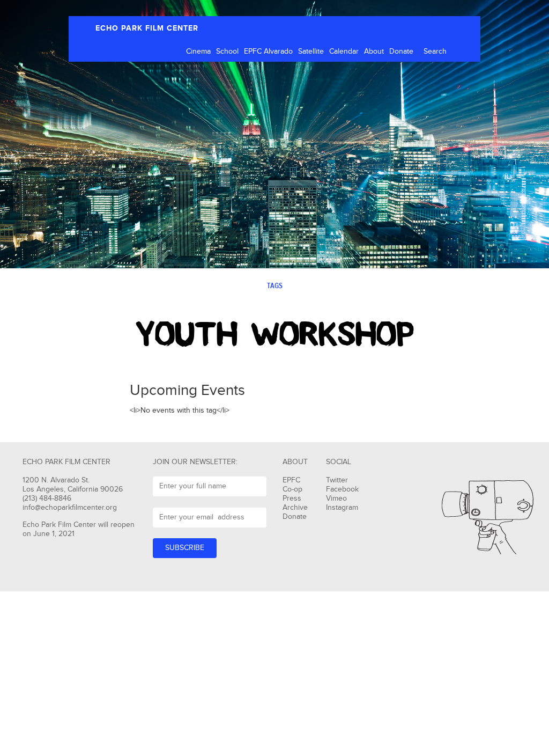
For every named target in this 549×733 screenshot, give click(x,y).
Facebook (342, 489)
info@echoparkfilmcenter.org (70, 507)
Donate (401, 51)
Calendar (344, 51)
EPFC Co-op (292, 485)
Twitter (337, 480)
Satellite (311, 51)
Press (292, 498)
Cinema (198, 51)
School (227, 51)
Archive (295, 507)
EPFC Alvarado (268, 51)
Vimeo (336, 498)
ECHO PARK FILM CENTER (146, 28)
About (374, 51)
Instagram (342, 507)
